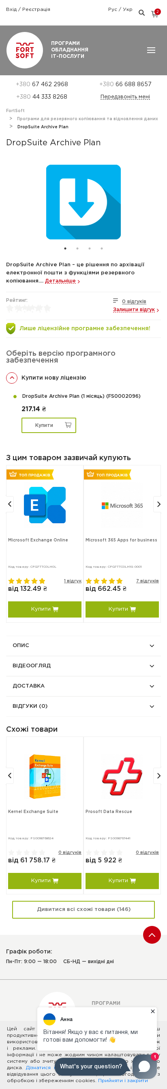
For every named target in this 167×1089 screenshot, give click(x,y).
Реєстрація (36, 9)
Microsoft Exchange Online (38, 540)
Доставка (29, 686)
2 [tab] (77, 248)
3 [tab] (90, 248)
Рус (113, 9)
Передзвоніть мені (125, 97)
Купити (44, 425)
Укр (128, 9)
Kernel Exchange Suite (33, 812)
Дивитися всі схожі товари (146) (84, 909)
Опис (21, 645)
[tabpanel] (83, 201)
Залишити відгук (134, 310)
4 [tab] (102, 248)
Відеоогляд (32, 666)
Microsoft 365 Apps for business (121, 540)
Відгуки (30, 706)
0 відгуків (134, 301)
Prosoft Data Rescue (109, 812)
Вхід (12, 9)
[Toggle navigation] (151, 50)
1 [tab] (65, 248)
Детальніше (60, 281)
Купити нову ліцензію (53, 378)
